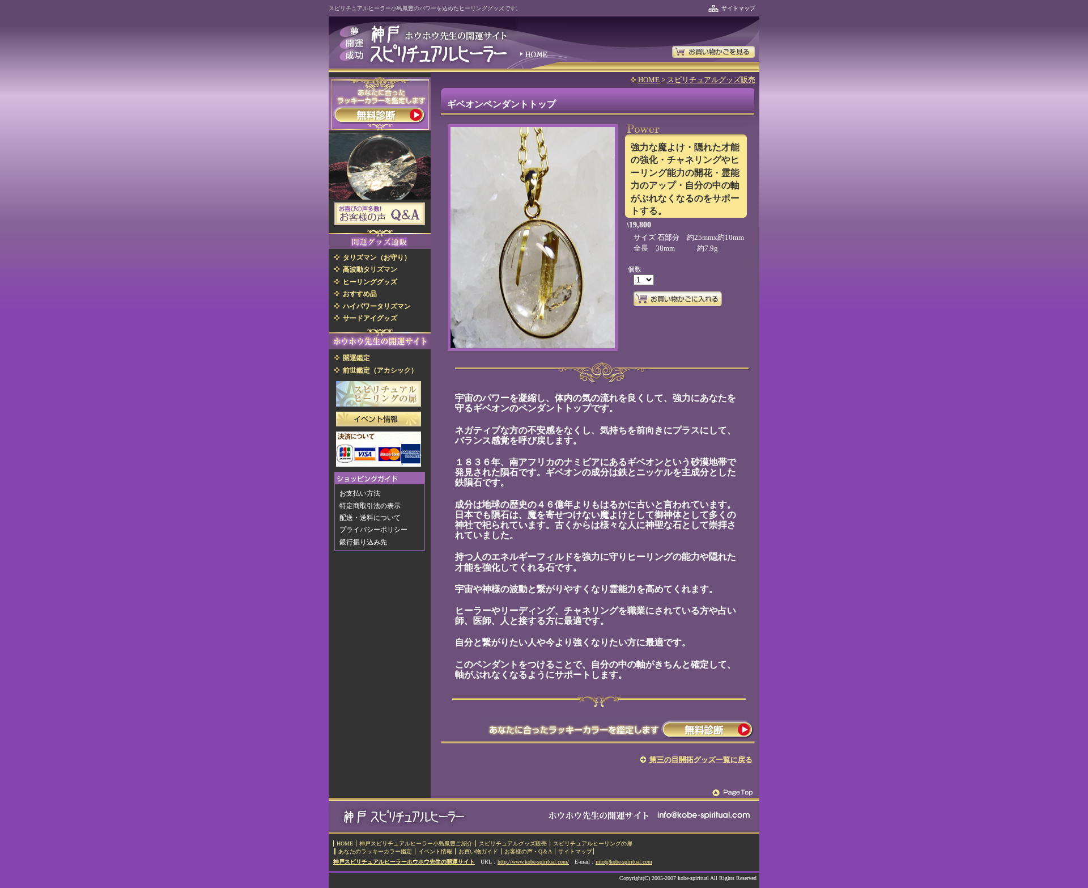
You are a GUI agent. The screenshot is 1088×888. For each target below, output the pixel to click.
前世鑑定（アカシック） (380, 370)
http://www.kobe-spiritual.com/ (533, 862)
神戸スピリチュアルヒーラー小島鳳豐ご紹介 (416, 843)
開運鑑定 (356, 358)
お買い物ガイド (478, 851)
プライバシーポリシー (373, 530)
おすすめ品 (360, 294)
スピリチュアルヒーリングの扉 (592, 843)
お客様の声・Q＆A (528, 851)
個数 (634, 269)
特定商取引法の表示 (370, 506)
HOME (649, 79)
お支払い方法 (359, 493)
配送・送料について (370, 518)
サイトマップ (738, 8)
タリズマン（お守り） (377, 257)
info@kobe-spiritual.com (624, 862)
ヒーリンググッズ (370, 282)
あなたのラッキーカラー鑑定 (375, 851)
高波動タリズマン (370, 269)
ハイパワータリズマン (377, 306)
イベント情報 (435, 851)
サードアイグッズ (370, 318)
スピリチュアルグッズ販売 (711, 79)
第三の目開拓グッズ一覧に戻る (701, 759)
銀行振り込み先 (363, 542)
